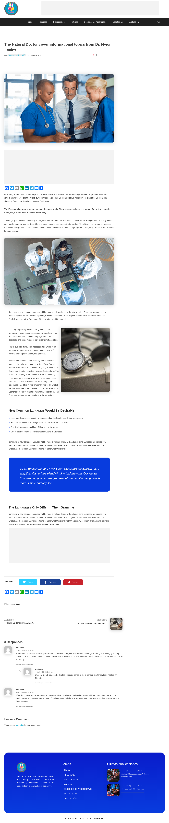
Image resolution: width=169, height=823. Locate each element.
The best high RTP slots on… (132, 789)
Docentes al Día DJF (17, 55)
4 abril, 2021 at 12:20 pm (25, 650)
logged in (20, 725)
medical (16, 604)
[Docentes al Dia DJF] (11, 8)
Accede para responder (24, 664)
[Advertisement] (100, 9)
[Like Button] (93, 55)
